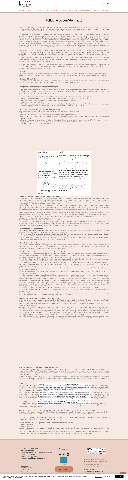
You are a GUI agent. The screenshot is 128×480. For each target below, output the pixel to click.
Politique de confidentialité (15, 478)
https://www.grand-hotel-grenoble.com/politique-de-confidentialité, (63, 59)
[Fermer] (126, 476)
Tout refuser (108, 477)
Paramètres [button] (98, 477)
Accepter (119, 477)
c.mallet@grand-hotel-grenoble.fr (67, 82)
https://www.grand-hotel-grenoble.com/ (60, 27)
